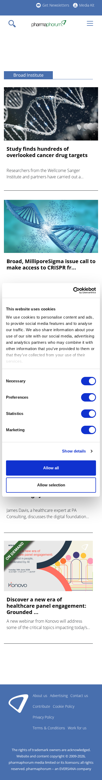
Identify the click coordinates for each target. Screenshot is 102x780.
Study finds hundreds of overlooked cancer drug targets (47, 152)
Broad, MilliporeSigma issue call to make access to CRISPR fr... (51, 264)
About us (40, 695)
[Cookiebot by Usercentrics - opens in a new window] (73, 290)
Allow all (51, 468)
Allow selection (51, 485)
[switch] (88, 397)
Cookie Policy (63, 706)
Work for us (77, 727)
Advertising (59, 695)
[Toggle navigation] (13, 24)
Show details (74, 451)
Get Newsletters (55, 5)
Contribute (41, 706)
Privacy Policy (43, 717)
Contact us (79, 695)
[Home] (49, 23)
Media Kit (86, 5)
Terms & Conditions (49, 727)
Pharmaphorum (18, 703)
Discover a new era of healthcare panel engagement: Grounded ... (46, 605)
